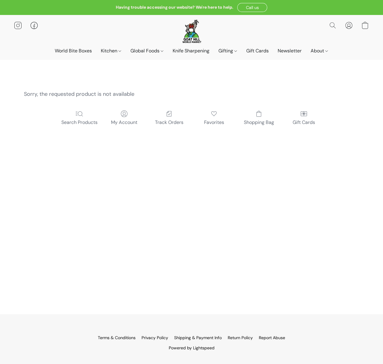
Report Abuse (272, 337)
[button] (252, 7)
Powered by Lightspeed (192, 348)
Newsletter (290, 51)
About (318, 51)
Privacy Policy (155, 337)
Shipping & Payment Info (198, 337)
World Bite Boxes (73, 51)
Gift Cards (257, 51)
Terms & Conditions (117, 337)
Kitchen (109, 51)
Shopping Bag (259, 122)
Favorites (214, 122)
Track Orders (169, 122)
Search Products (79, 122)
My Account (124, 122)
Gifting (226, 51)
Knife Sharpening (191, 51)
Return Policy (240, 337)
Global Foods (145, 51)
